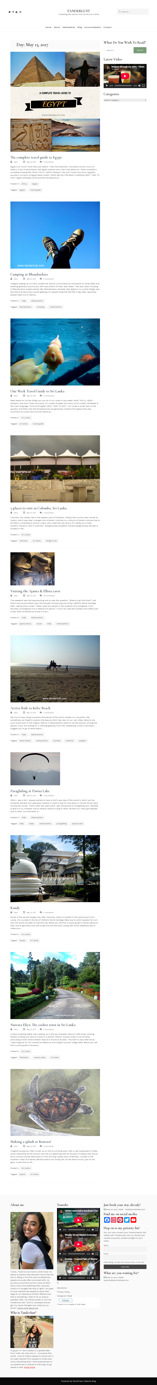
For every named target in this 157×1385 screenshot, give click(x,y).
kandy (22, 940)
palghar (82, 741)
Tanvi (16, 162)
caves (39, 624)
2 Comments (48, 162)
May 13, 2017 (31, 162)
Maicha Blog (90, 1381)
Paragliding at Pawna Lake (29, 791)
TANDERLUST (78, 11)
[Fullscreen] (143, 85)
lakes (31, 824)
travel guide (35, 190)
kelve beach (25, 741)
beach (22, 1174)
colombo (23, 541)
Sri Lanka (26, 418)
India (24, 301)
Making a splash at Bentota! (30, 1141)
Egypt (35, 184)
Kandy (15, 908)
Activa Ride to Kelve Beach (30, 708)
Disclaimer (62, 1288)
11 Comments (48, 796)
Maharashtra (37, 301)
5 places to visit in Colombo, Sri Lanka (38, 508)
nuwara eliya (39, 1057)
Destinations (69, 27)
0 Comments (48, 279)
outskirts (70, 741)
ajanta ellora (25, 624)
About (57, 27)
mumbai (56, 741)
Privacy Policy (63, 1292)
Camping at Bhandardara (29, 274)
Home (49, 27)
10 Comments (48, 396)
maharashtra (56, 307)
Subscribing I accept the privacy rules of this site (124, 1262)
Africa (24, 184)
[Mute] (139, 85)
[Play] (107, 85)
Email (106, 1254)
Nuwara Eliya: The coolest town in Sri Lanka (42, 1025)
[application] (125, 76)
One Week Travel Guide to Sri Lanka (37, 391)
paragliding (62, 824)
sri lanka (23, 424)
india (49, 624)
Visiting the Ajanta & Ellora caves (35, 591)
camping (40, 307)
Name (106, 1245)
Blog (80, 27)
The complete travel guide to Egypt (36, 157)
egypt (22, 190)
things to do (51, 541)
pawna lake (77, 824)
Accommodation (92, 27)
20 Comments (49, 596)
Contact (107, 27)
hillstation (24, 1057)
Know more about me (27, 1308)
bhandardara (25, 307)
